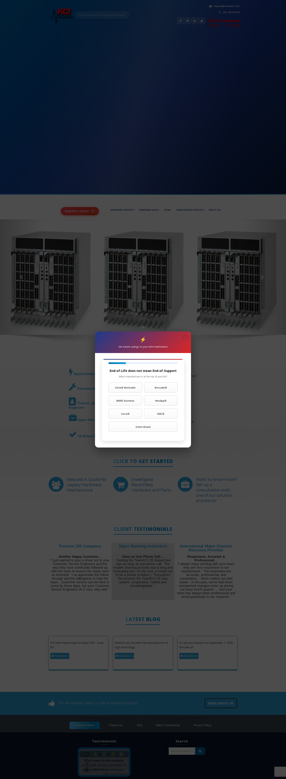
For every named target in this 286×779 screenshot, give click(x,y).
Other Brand (143, 426)
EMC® (160, 413)
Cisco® (125, 413)
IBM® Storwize (125, 400)
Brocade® (161, 387)
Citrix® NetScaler (125, 387)
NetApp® (161, 400)
